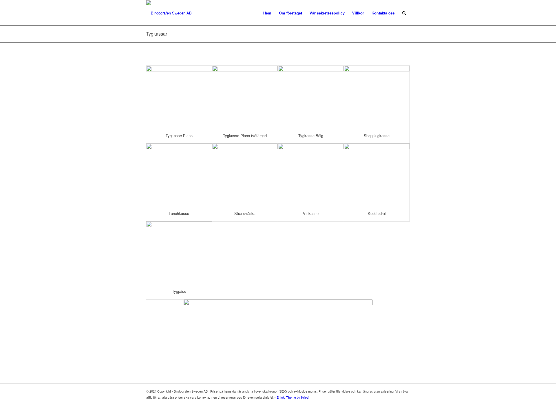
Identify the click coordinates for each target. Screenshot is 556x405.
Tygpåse (179, 291)
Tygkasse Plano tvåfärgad (245, 135)
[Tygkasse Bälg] (311, 97)
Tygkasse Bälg (310, 135)
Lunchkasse (179, 213)
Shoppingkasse (376, 135)
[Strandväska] (245, 174)
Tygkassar (156, 33)
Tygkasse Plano (179, 135)
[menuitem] (267, 13)
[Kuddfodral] (377, 174)
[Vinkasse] (311, 174)
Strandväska (244, 213)
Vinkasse (311, 213)
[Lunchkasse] (179, 174)
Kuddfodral (377, 213)
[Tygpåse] (179, 252)
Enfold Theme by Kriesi (293, 397)
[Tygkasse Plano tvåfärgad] (245, 97)
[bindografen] (169, 13)
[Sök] (404, 13)
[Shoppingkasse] (377, 97)
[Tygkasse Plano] (179, 97)
